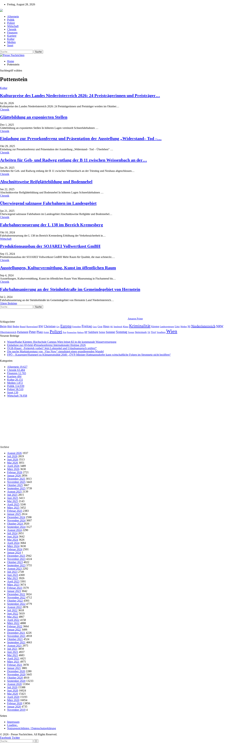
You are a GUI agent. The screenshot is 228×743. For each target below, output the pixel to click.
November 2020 (16, 674)
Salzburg (93, 332)
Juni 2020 (12, 690)
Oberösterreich (8, 332)
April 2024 (13, 542)
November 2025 (16, 481)
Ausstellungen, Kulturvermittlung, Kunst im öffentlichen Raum (58, 267)
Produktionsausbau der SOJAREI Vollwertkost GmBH (50, 246)
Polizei (11, 22)
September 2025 (16, 488)
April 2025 (13, 504)
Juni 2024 (12, 536)
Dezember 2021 (16, 632)
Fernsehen (76, 326)
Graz (100, 326)
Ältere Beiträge (8, 303)
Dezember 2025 (16, 478)
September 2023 (16, 565)
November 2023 (16, 558)
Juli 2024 (12, 533)
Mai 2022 (12, 616)
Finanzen (12, 32)
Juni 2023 (12, 575)
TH (148, 332)
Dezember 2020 (16, 671)
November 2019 (16, 709)
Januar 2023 (14, 591)
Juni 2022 (12, 613)
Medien (11, 42)
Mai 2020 (12, 693)
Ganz (95, 327)
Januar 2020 (14, 706)
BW (40, 326)
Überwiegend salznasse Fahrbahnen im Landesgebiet (48, 203)
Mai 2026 (12, 462)
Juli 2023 (12, 571)
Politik (10, 19)
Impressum (13, 721)
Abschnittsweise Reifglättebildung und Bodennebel (46, 181)
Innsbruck (118, 326)
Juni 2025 (12, 497)
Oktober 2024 (15, 523)
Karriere (11, 35)
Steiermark (141, 332)
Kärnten (155, 326)
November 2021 (16, 635)
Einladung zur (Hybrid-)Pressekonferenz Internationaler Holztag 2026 (46, 345)
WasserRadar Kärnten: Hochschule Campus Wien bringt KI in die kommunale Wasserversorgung (61, 341)
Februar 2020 (14, 703)
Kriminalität (140, 325)
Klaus (125, 326)
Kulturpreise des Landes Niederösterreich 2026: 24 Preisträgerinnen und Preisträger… (80, 95)
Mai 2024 (12, 539)
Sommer (110, 332)
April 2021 (13, 658)
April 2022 (13, 619)
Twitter (16, 737)
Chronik (11, 29)
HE (111, 327)
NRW (219, 326)
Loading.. (12, 725)
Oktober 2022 (15, 600)
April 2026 (13, 465)
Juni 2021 (12, 652)
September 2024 (16, 526)
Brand (23, 326)
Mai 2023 (12, 578)
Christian (50, 326)
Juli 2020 (12, 687)
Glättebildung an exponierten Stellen (33, 117)
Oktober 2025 (15, 485)
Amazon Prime (135, 318)
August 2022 (14, 607)
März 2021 (13, 661)
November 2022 (16, 597)
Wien (171, 331)
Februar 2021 (14, 664)
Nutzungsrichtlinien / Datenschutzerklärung (31, 728)
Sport (10, 45)
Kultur (10, 38)
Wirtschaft (13, 26)
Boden (16, 326)
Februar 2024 (14, 549)
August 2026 (14, 453)
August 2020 (14, 684)
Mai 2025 (12, 501)
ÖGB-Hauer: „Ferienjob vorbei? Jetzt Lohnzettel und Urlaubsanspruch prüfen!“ (52, 348)
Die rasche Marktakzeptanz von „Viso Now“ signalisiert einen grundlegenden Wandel (55, 351)
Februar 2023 (14, 587)
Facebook (5, 737)
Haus (106, 326)
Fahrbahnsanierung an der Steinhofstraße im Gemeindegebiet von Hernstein (70, 289)
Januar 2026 (14, 475)
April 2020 (13, 696)
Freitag (87, 326)
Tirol (153, 332)
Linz (177, 326)
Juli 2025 (12, 494)
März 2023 (13, 584)
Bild (9, 326)
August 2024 (14, 530)
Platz (40, 332)
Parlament (22, 332)
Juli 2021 (12, 648)
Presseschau (72, 332)
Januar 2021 (14, 668)
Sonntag (121, 332)
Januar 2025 (14, 514)
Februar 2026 (14, 472)
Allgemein (13, 16)
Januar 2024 (14, 552)
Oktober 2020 (15, 677)
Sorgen (131, 332)
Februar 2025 (14, 510)
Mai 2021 (12, 655)
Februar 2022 (14, 626)
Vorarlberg (161, 332)
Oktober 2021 (15, 639)
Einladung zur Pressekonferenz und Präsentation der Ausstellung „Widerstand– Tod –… (81, 138)
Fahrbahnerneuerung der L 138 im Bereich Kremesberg (51, 224)
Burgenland (32, 326)
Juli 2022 (12, 610)
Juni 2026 (12, 459)
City (58, 327)
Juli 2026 (12, 456)
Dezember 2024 (16, 517)
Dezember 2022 (16, 594)
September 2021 (16, 642)
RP (85, 332)
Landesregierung (167, 326)
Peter (32, 332)
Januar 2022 (14, 629)
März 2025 (13, 507)
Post (64, 332)
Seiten (102, 332)
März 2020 (13, 700)
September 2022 (16, 603)
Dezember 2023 (16, 555)
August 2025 (14, 491)
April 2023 (13, 581)
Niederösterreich (203, 326)
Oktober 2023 (15, 562)
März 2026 (13, 469)
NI (189, 326)
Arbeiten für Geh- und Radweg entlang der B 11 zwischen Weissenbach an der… (73, 160)
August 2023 (14, 568)
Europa (65, 326)
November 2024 (16, 520)
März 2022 (13, 623)
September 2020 (16, 680)
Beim (3, 326)
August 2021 (14, 645)
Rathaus (80, 332)
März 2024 (13, 546)
